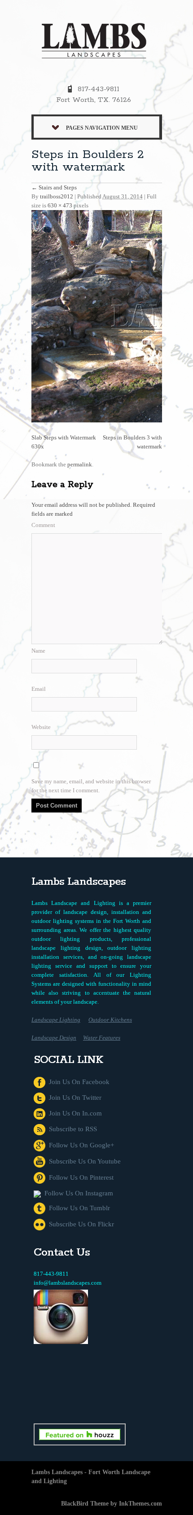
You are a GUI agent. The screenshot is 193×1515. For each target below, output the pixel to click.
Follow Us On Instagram (77, 1193)
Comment (43, 525)
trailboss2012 (56, 196)
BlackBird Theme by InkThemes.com (111, 1503)
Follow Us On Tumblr (77, 1208)
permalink (79, 464)
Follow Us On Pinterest (79, 1177)
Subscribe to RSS (71, 1129)
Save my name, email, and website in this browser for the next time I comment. (91, 786)
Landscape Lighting (55, 1019)
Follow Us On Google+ (79, 1145)
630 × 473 (60, 205)
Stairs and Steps (54, 187)
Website (41, 727)
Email (38, 688)
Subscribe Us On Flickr (79, 1224)
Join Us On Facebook (77, 1081)
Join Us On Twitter (73, 1097)
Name (38, 650)
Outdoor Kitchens (110, 1019)
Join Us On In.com (73, 1113)
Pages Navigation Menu (102, 128)
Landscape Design (53, 1037)
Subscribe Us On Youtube (83, 1161)
